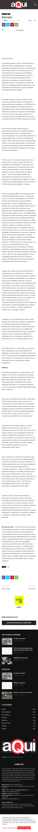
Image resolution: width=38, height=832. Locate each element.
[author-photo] (19, 604)
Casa (3, 11)
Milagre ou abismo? (19, 683)
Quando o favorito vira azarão (23, 692)
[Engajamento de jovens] (7, 660)
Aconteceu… (32, 589)
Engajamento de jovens (21, 658)
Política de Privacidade (10, 828)
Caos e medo (6, 589)
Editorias (8, 11)
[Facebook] (4, 24)
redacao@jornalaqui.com (15, 757)
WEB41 (5, 20)
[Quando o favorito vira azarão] (7, 695)
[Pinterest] (12, 24)
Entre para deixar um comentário (19, 623)
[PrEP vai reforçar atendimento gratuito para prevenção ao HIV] (7, 651)
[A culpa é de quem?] (7, 641)
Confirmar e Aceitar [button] (24, 827)
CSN (13, 11)
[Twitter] (8, 24)
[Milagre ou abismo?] (7, 685)
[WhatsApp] (16, 24)
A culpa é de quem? (19, 638)
